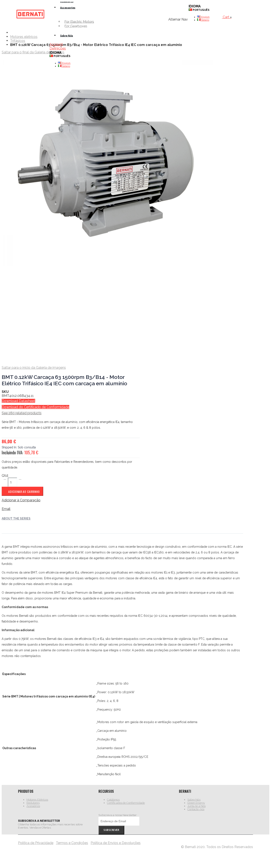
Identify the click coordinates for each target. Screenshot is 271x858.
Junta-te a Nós (196, 806)
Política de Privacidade (35, 843)
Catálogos (113, 799)
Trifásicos (17, 41)
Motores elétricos (23, 37)
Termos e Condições (72, 843)
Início (11, 32)
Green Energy (196, 802)
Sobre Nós (193, 799)
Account (56, 44)
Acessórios (33, 806)
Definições (58, 48)
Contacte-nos (195, 809)
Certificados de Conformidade (126, 802)
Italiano (65, 66)
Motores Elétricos (37, 799)
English (66, 63)
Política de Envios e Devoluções (116, 843)
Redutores (33, 802)
